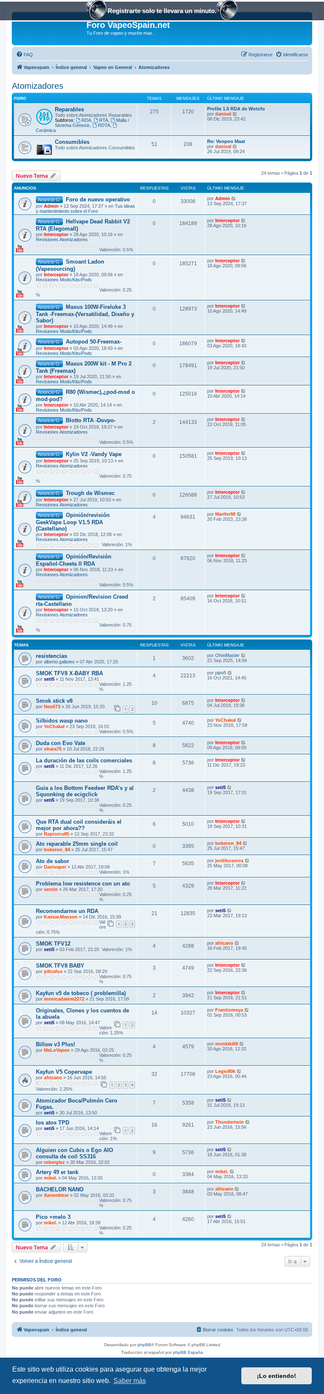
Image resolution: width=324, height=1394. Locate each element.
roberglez (54, 1162)
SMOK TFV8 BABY (60, 965)
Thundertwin (229, 1122)
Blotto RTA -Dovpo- (91, 420)
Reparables (69, 109)
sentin (51, 889)
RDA (86, 120)
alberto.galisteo (59, 661)
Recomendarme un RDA (67, 911)
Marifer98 (225, 514)
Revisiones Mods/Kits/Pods (64, 279)
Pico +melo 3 (53, 1217)
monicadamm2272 (64, 998)
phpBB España (188, 1352)
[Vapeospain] (50, 27)
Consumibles (72, 142)
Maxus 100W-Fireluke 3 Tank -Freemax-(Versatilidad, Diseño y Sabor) (85, 314)
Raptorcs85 (56, 833)
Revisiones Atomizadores (62, 239)
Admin (51, 206)
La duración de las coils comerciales (84, 760)
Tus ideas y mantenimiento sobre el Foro (85, 208)
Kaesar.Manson (61, 916)
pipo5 (220, 672)
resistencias (51, 656)
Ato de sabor (52, 861)
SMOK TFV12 (53, 943)
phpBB (144, 1344)
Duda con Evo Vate (60, 743)
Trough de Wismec (90, 493)
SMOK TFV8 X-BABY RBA (69, 673)
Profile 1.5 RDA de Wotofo (236, 108)
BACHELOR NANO (60, 1189)
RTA (103, 120)
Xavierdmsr (56, 1195)
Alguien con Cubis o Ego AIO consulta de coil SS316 (74, 1153)
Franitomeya (229, 1009)
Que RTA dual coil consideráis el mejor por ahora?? (79, 825)
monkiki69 (226, 1043)
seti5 (49, 679)
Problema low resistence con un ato (83, 883)
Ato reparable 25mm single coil (77, 844)
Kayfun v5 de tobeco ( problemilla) (81, 993)
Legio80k (225, 1071)
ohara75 (53, 748)
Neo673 (52, 706)
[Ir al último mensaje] (234, 198)
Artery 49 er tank (57, 1172)
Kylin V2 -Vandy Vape (94, 454)
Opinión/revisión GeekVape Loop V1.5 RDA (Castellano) (73, 522)
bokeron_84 (57, 849)
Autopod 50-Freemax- (94, 341)
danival (223, 113)
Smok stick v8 (54, 701)
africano (224, 943)
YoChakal (54, 726)
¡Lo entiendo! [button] (276, 1375)
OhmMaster (227, 655)
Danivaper (55, 866)
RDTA (104, 125)
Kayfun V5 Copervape (64, 1072)
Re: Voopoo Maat (226, 141)
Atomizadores (37, 86)
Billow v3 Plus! (55, 1044)
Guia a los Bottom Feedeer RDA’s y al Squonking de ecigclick (85, 791)
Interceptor (56, 234)
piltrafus (53, 971)
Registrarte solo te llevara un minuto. (162, 10)
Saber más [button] (129, 1380)
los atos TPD (52, 1122)
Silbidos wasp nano (62, 721)
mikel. (50, 1177)
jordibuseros (229, 860)
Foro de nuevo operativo (98, 199)
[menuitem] (24, 54)
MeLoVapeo (57, 1050)
